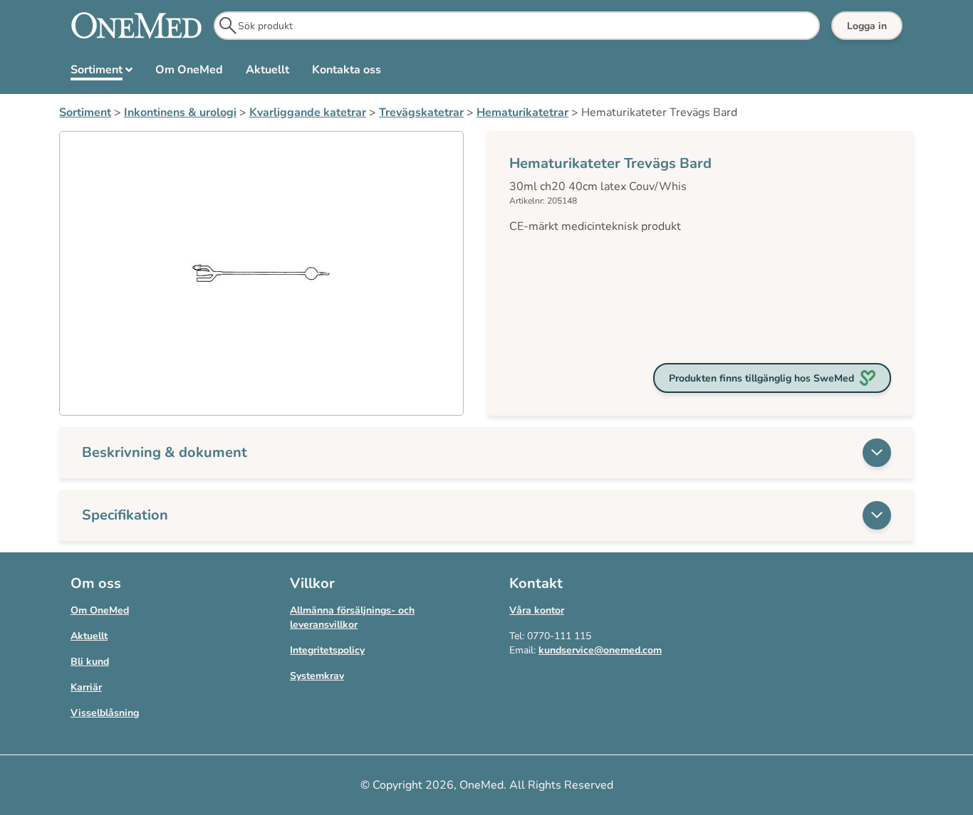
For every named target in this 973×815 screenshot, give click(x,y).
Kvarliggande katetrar (307, 112)
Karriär (86, 687)
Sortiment (85, 112)
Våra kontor (536, 610)
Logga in (867, 26)
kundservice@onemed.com (600, 650)
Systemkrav (317, 676)
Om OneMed (100, 610)
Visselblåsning (105, 713)
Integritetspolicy (327, 650)
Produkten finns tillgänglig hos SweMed (761, 378)
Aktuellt (89, 636)
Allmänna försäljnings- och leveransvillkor (352, 617)
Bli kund (90, 661)
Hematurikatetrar (522, 112)
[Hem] (136, 25)
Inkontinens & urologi (180, 112)
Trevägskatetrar (421, 112)
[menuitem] (101, 72)
